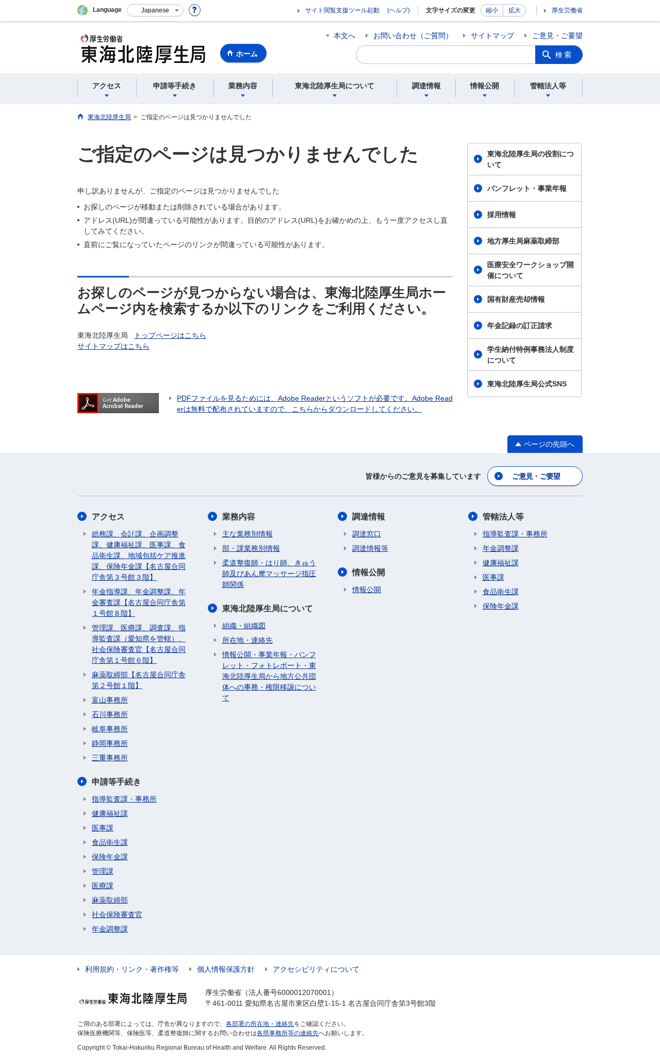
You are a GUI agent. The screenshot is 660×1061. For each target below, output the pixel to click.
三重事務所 (110, 758)
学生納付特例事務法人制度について (530, 354)
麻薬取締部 (110, 900)
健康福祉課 (110, 813)
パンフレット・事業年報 (527, 188)
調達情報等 (370, 548)
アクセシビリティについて (316, 969)
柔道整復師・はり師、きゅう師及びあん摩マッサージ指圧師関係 (269, 574)
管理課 (102, 871)
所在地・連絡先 (247, 640)
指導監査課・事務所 (124, 799)
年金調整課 (110, 929)
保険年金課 (110, 857)
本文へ (344, 35)
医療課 (102, 886)
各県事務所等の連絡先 (288, 1033)
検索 (564, 55)
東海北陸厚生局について (267, 608)
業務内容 (238, 516)
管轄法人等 (503, 516)
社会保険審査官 (117, 914)
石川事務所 (110, 714)
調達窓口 (366, 534)
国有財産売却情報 (516, 299)
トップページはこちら (170, 335)
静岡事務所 (110, 743)
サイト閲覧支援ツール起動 (342, 10)
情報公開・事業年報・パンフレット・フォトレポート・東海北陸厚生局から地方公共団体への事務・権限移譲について (269, 676)
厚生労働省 (567, 10)
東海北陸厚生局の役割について (530, 159)
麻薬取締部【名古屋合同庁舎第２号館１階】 (139, 680)
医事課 (102, 828)
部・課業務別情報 (251, 548)
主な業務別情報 (247, 534)
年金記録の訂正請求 (519, 325)
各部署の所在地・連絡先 (260, 1023)
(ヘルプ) (398, 10)
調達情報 (368, 516)
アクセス (108, 516)
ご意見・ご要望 (557, 35)
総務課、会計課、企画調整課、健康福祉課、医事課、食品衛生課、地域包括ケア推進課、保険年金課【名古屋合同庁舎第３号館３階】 (139, 555)
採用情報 (501, 214)
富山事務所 (110, 700)
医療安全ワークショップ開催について (530, 270)
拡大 (514, 10)
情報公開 (368, 572)
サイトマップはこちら (113, 346)
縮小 (492, 10)
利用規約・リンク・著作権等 (132, 969)
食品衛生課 (110, 842)
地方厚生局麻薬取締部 (523, 241)
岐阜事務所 (110, 729)
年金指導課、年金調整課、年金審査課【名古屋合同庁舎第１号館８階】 (139, 602)
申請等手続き (116, 781)
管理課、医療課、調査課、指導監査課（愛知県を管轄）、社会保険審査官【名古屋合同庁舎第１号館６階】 (139, 644)
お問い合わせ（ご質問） (413, 35)
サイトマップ (492, 35)
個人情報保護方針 (226, 969)
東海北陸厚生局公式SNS (527, 384)
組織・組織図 (244, 626)
